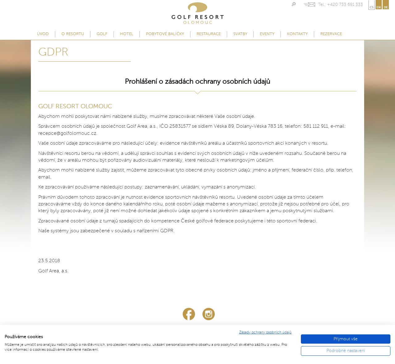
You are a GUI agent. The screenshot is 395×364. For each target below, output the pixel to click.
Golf (102, 34)
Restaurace (209, 34)
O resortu (72, 34)
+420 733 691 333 (345, 4)
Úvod (43, 34)
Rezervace (331, 34)
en (378, 7)
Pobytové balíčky (165, 34)
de (386, 7)
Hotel (126, 34)
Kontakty (297, 34)
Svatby (240, 34)
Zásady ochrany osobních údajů (265, 332)
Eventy (267, 34)
